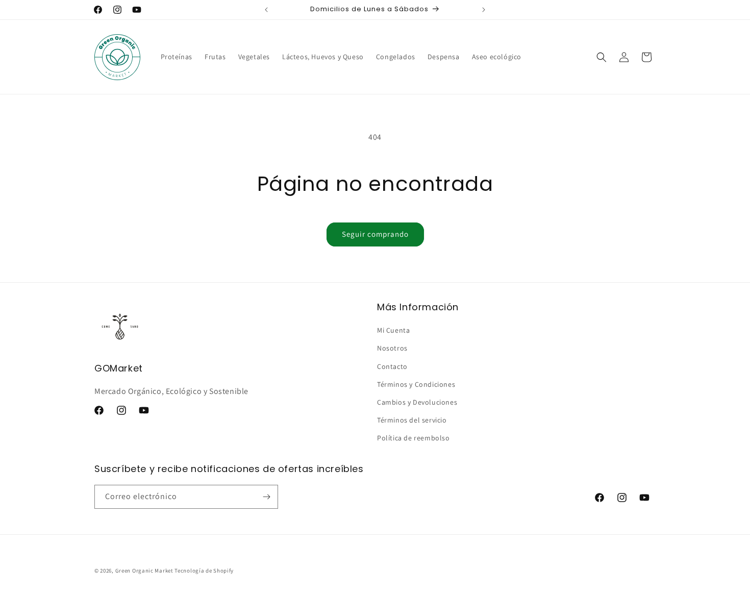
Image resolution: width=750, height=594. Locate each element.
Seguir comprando (375, 234)
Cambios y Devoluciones (417, 402)
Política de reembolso (413, 437)
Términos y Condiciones (416, 384)
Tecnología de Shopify (204, 570)
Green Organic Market (144, 570)
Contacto (392, 366)
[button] (601, 57)
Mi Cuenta (393, 330)
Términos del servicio (412, 420)
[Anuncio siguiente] (483, 9)
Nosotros (392, 348)
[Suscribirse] (266, 497)
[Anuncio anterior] (266, 9)
